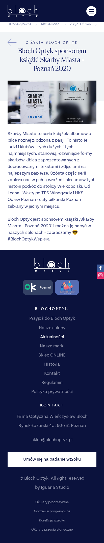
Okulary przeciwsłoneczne (52, 530)
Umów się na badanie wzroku (52, 459)
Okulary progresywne (52, 502)
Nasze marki (52, 346)
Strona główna (20, 24)
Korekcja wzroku (52, 520)
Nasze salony (52, 327)
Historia (52, 364)
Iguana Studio (55, 487)
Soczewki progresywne (52, 511)
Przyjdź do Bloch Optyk (52, 318)
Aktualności (51, 24)
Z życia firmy (80, 24)
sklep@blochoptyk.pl (52, 439)
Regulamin (52, 382)
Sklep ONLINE (52, 355)
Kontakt (52, 373)
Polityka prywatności (52, 391)
